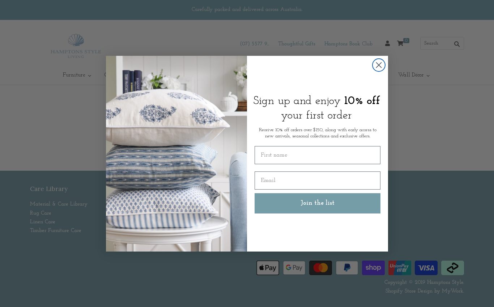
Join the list (318, 203)
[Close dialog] (378, 65)
